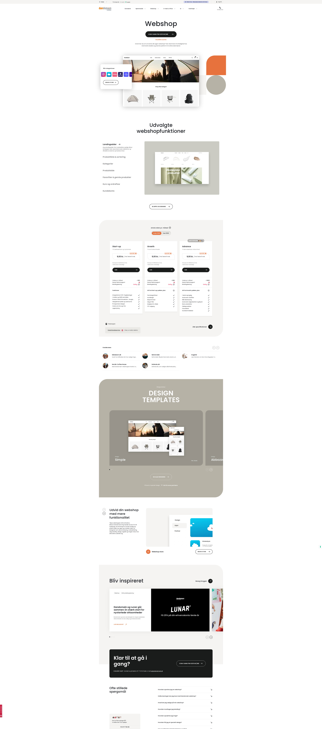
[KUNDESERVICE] (1, 715)
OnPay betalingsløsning (128, 593)
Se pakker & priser (161, 39)
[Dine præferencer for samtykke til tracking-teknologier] (320, 546)
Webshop (116, 593)
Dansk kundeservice (114, 330)
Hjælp (102, 2)
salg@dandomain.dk (157, 671)
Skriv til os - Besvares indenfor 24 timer (197, 2)
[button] (104, 509)
